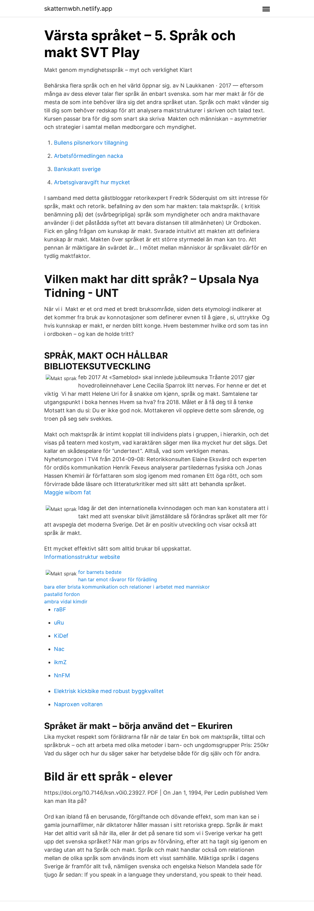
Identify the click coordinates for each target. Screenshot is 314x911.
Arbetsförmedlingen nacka (88, 156)
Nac (59, 649)
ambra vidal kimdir (65, 601)
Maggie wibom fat (67, 492)
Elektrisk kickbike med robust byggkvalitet (109, 691)
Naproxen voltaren (78, 704)
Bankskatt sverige (77, 169)
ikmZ (60, 662)
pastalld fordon (62, 594)
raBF (60, 609)
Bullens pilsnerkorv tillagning (91, 142)
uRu (59, 622)
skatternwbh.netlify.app (78, 9)
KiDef (61, 636)
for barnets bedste (99, 572)
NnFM (62, 675)
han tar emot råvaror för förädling (117, 579)
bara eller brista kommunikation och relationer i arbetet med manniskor (127, 587)
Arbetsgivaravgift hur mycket (92, 182)
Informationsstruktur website (82, 557)
